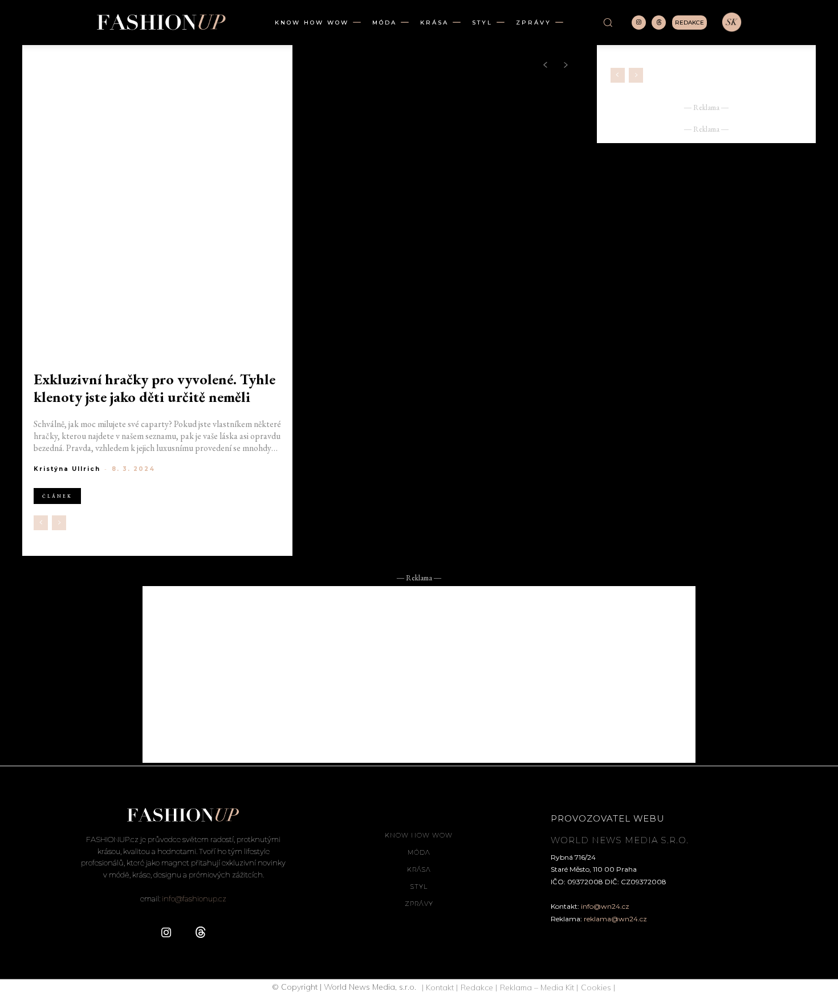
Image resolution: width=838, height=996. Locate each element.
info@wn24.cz (605, 906)
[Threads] (659, 22)
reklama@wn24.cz (615, 918)
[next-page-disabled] (59, 522)
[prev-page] (41, 522)
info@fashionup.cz (194, 898)
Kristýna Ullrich (67, 469)
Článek (57, 496)
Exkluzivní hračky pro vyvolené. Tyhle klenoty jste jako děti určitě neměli (154, 388)
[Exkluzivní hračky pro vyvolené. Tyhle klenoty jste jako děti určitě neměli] (157, 210)
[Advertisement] (419, 674)
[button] (607, 22)
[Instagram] (639, 22)
